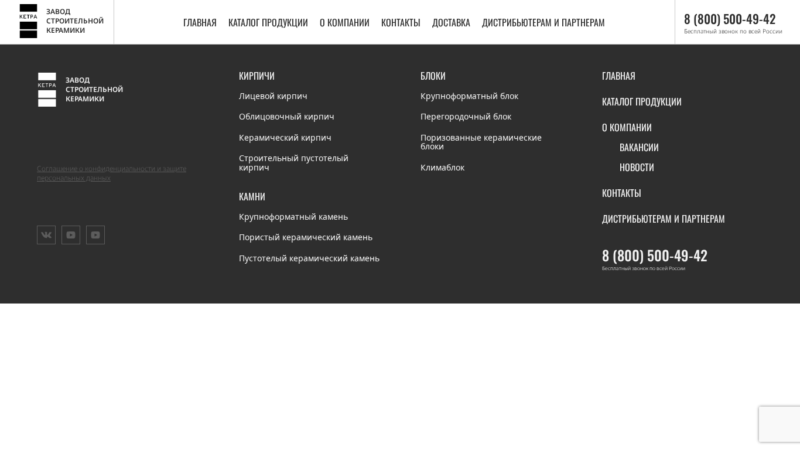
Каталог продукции (268, 22)
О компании (345, 22)
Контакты (400, 22)
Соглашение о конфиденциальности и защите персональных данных (111, 173)
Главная (200, 22)
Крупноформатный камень (293, 216)
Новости (637, 167)
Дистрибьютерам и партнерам (543, 22)
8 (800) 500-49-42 (654, 254)
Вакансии (639, 147)
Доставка (451, 22)
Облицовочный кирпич (286, 116)
